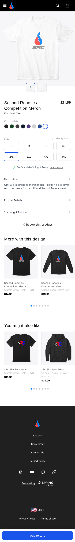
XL (63, 146)
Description (11, 179)
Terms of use (48, 518)
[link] (21, 261)
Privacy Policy (27, 518)
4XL (46, 156)
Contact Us (37, 452)
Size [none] (6, 138)
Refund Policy (37, 460)
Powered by (28, 483)
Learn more (56, 167)
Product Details (13, 200)
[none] (60, 138)
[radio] (11, 146)
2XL (11, 156)
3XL (29, 156)
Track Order (37, 443)
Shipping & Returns (15, 212)
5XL (64, 156)
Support (37, 435)
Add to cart (37, 535)
